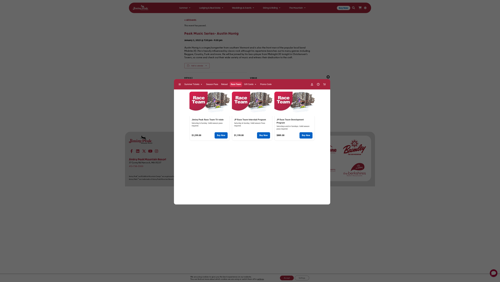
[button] (328, 77)
